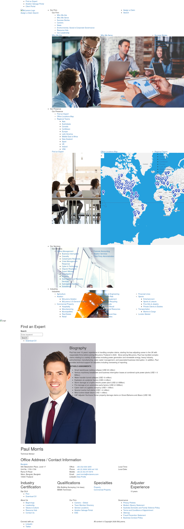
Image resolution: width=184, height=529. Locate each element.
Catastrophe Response (71, 258)
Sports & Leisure (149, 301)
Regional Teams (63, 119)
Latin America (67, 134)
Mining (105, 311)
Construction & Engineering (108, 294)
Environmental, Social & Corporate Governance (76, 27)
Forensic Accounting (102, 251)
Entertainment (148, 299)
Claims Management (65, 251)
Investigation (67, 274)
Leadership (30, 505)
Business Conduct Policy (133, 517)
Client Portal (30, 6)
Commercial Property (65, 304)
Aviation (60, 296)
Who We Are (62, 15)
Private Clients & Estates (153, 306)
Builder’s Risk (108, 296)
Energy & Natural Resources (109, 309)
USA (63, 149)
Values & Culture (32, 507)
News (59, 25)
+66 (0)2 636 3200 (84, 466)
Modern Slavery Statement (133, 505)
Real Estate (66, 314)
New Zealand (67, 139)
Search (36, 13)
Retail (64, 316)
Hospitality (66, 306)
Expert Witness (68, 271)
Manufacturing (67, 309)
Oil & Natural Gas (109, 314)
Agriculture (61, 294)
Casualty (65, 256)
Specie (141, 296)
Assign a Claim (26, 13)
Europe (65, 131)
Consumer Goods (105, 304)
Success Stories (63, 20)
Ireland (64, 146)
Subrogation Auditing (70, 284)
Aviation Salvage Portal (35, 4)
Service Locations (81, 507)
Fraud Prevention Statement (134, 515)
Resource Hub (62, 30)
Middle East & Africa (70, 136)
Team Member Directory (84, 505)
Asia (63, 121)
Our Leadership (63, 32)
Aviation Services (100, 253)
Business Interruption (70, 253)
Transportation (144, 309)
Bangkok (24, 464)
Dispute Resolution (69, 269)
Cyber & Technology (70, 266)
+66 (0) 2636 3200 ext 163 (87, 469)
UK (63, 144)
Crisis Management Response (69, 262)
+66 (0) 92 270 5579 (85, 471)
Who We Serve (63, 17)
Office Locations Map (65, 116)
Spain (64, 141)
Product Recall (108, 306)
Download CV (31, 340)
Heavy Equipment (110, 299)
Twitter (28, 526)
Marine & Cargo (149, 311)
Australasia (66, 124)
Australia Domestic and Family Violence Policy (141, 507)
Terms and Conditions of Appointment (138, 510)
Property (65, 276)
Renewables (107, 316)
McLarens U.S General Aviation (74, 301)
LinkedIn (29, 524)
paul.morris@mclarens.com (88, 474)
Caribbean (66, 129)
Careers (60, 22)
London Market (144, 314)
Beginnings (30, 502)
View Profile (81, 476)
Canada (65, 126)
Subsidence (66, 286)
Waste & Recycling (110, 301)
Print (27, 494)
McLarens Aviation (69, 299)
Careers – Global (81, 502)
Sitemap (126, 512)
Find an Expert (31, 1)
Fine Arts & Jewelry (151, 304)
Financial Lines (144, 294)
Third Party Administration (104, 256)
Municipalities (67, 311)
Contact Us (30, 512)
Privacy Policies (129, 502)
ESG (76, 512)
